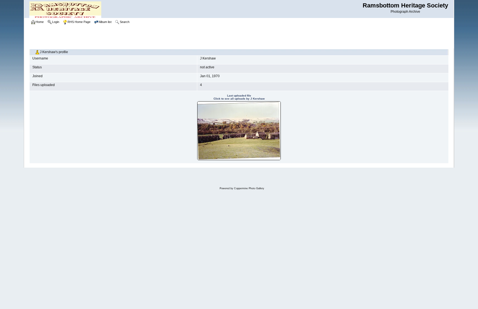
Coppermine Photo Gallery (249, 188)
